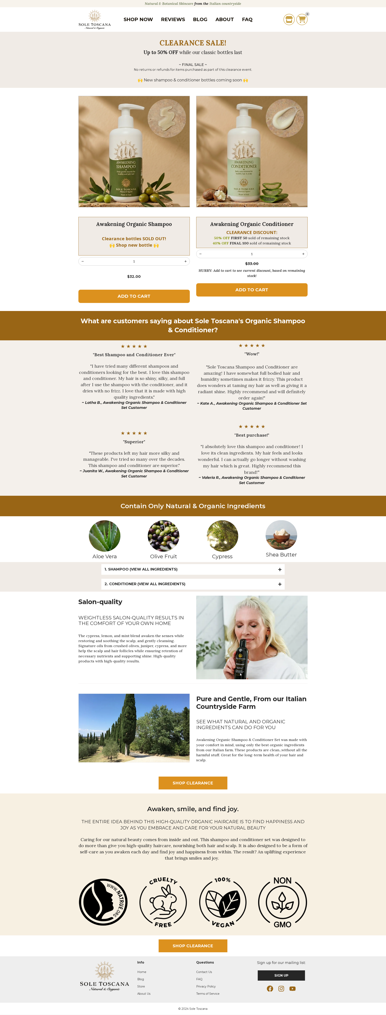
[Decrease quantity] (185, 261)
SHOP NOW (138, 19)
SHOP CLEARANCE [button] (193, 783)
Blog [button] (140, 979)
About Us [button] (143, 994)
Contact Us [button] (204, 972)
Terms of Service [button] (208, 994)
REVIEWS (173, 19)
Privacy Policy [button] (206, 986)
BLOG (200, 19)
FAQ (247, 19)
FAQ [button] (199, 979)
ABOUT (225, 19)
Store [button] (141, 986)
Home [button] (141, 972)
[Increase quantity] (82, 261)
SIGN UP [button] (281, 975)
